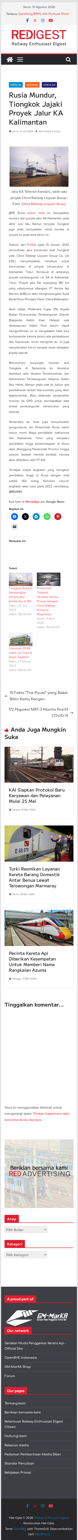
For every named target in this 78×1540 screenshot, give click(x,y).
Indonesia (32, 84)
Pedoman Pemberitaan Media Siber (33, 1454)
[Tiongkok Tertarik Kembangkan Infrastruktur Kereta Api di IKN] (20, 579)
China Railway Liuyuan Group (43, 203)
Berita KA (16, 84)
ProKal (31, 244)
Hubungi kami (16, 1436)
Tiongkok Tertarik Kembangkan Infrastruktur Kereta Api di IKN (20, 594)
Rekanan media (17, 1445)
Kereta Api (49, 84)
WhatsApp (32, 502)
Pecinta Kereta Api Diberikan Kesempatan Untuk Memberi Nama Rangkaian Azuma (32, 961)
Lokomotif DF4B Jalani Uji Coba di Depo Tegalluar (20, 652)
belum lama (36, 213)
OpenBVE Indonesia (21, 1357)
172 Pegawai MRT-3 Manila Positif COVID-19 (38, 713)
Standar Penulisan (19, 1463)
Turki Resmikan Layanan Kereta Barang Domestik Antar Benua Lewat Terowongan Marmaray (34, 877)
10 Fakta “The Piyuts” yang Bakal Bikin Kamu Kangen (39, 696)
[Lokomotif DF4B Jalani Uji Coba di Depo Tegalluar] (20, 639)
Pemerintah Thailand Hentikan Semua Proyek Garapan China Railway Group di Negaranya (48, 601)
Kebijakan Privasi (18, 1472)
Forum (10, 1376)
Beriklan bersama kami (23, 1412)
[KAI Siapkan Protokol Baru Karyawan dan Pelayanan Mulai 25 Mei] (39, 749)
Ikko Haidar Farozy (49, 131)
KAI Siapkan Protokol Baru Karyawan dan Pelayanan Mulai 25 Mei (37, 795)
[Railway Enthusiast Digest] (10, 59)
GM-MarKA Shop (18, 1366)
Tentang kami (15, 1403)
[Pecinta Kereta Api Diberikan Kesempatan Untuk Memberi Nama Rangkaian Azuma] (39, 913)
